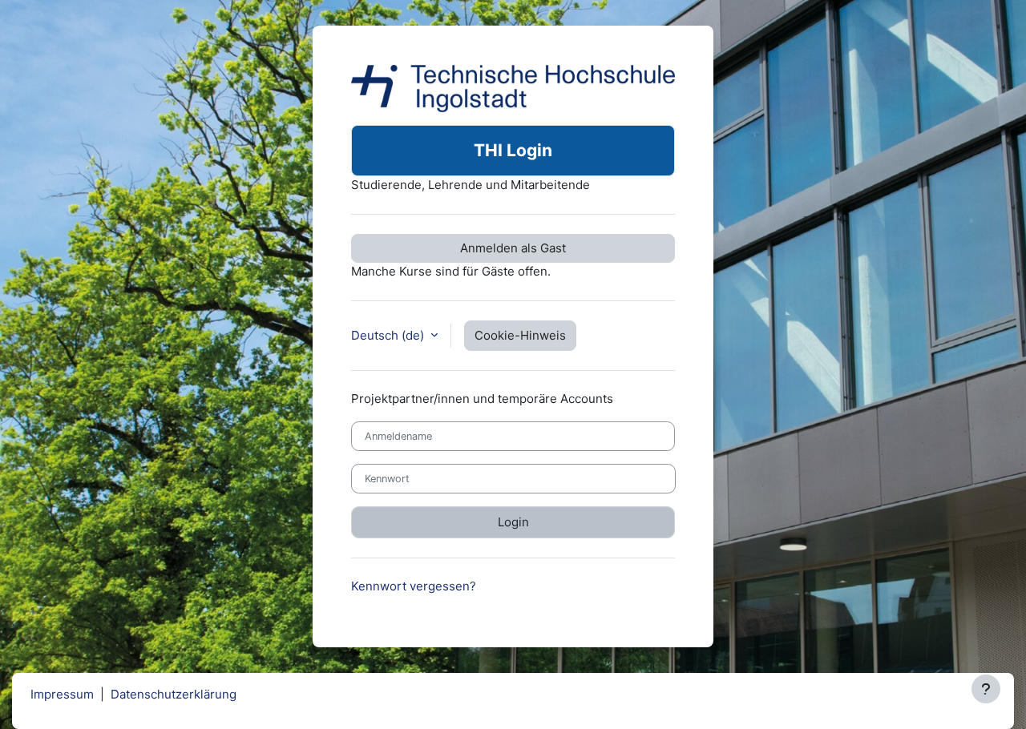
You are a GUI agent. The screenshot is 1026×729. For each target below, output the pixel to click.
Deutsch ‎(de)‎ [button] (389, 335)
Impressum (62, 694)
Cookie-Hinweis (520, 335)
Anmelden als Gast (513, 248)
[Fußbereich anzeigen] (985, 689)
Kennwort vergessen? (413, 586)
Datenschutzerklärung (173, 694)
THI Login (513, 150)
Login (513, 522)
